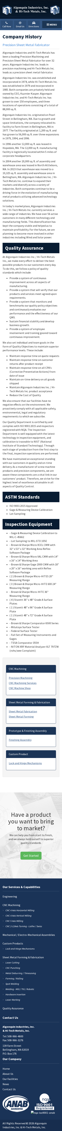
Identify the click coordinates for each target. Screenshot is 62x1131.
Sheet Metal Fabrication (23, 711)
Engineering (10, 896)
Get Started (31, 856)
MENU (53, 24)
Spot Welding (12, 983)
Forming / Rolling (14, 978)
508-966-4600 (15, 1036)
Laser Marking (13, 999)
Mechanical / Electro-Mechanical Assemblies (29, 935)
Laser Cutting (12, 962)
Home (6, 1068)
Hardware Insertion (15, 994)
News (6, 1084)
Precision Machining (21, 678)
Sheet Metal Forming (21, 716)
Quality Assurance (13, 1008)
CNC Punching (13, 967)
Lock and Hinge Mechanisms (25, 763)
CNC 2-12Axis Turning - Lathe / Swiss (24, 926)
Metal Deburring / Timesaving (21, 973)
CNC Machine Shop (20, 688)
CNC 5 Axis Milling (14, 920)
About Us (8, 1073)
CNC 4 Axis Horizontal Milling (20, 910)
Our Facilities (10, 1079)
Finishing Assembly (20, 740)
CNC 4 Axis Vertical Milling (19, 915)
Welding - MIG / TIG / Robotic (20, 989)
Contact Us (9, 1089)
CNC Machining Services (23, 683)
